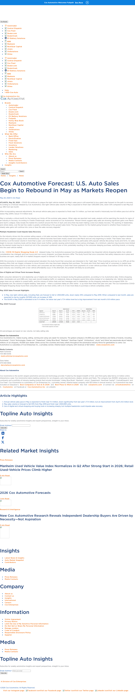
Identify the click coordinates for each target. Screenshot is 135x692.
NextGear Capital (16, 125)
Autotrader (13, 105)
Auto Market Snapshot (14, 560)
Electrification (15, 138)
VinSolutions (14, 129)
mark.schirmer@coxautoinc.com (14, 356)
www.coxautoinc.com (105, 345)
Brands (8, 103)
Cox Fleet (13, 110)
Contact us (9, 596)
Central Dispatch (16, 107)
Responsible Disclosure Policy (18, 632)
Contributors (10, 562)
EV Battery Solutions (18, 116)
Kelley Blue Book (16, 121)
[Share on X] (2, 443)
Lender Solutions (16, 147)
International (10, 600)
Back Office (14, 136)
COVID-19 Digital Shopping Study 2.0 (22, 252)
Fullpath (12, 118)
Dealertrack (14, 114)
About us (13, 156)
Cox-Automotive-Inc (36, 387)
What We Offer (11, 134)
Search (22, 171)
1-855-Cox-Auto (11, 92)
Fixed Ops (13, 141)
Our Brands (4, 21)
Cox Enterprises (11, 605)
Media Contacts (15, 160)
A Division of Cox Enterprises (13, 681)
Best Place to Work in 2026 (67, 385)
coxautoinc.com (95, 385)
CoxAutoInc (8, 387)
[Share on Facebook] (2, 439)
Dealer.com (13, 112)
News (21, 176)
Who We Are (10, 154)
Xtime (11, 132)
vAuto (11, 127)
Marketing (13, 149)
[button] (3, 169)
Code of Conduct (12, 630)
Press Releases (15, 158)
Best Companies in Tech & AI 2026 (35, 385)
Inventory (13, 145)
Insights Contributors (18, 163)
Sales (11, 152)
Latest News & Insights (14, 558)
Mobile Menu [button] (5, 173)
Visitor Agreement (13, 619)
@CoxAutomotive (122, 385)
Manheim (12, 123)
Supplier (8, 635)
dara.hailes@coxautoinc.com (13, 365)
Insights (8, 165)
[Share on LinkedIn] (3, 434)
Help (7, 90)
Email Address (6, 425)
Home (3, 176)
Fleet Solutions (15, 143)
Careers (8, 602)
